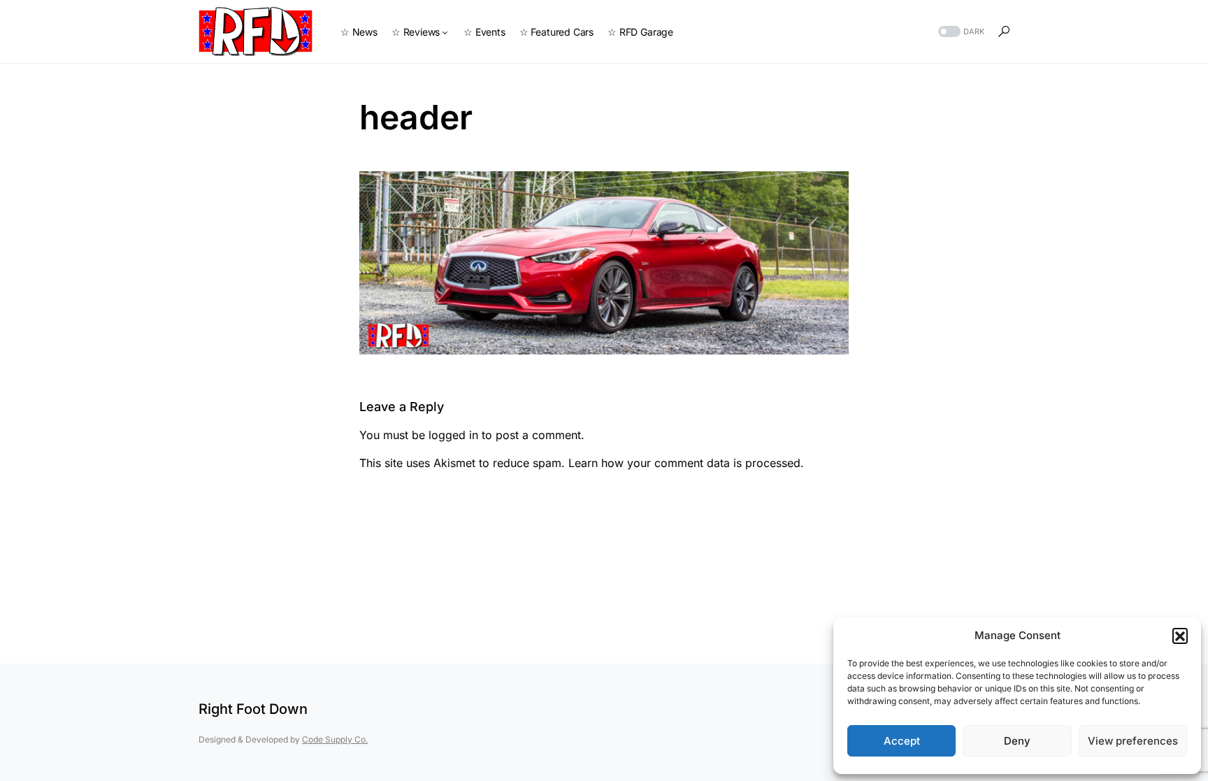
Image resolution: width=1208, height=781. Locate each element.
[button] (1180, 636)
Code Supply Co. (335, 739)
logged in (453, 435)
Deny (1017, 740)
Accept (902, 740)
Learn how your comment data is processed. (686, 463)
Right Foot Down (253, 709)
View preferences (1133, 740)
